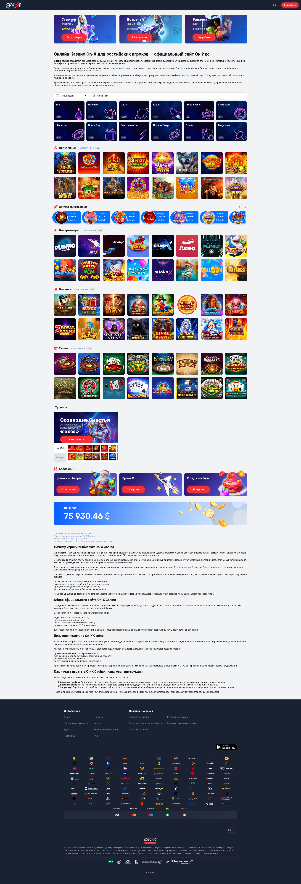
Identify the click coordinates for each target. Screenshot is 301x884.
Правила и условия (139, 717)
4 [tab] (153, 41)
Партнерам (69, 736)
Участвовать (76, 439)
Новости (98, 717)
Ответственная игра (177, 717)
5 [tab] (155, 41)
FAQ (96, 736)
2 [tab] (148, 41)
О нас (67, 717)
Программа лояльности (76, 723)
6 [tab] (158, 41)
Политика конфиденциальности (145, 723)
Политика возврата (139, 729)
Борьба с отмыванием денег (181, 723)
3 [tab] (150, 41)
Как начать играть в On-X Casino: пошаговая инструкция (83, 541)
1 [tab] (144, 41)
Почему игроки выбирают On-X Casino (73, 533)
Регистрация (290, 5)
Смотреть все (88, 148)
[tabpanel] (85, 29)
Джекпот (68, 729)
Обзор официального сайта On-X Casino (74, 536)
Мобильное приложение (106, 729)
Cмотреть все (91, 230)
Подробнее (204, 37)
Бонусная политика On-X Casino (70, 538)
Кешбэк (98, 723)
